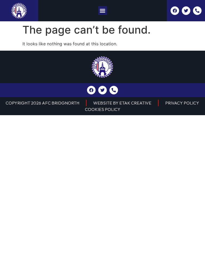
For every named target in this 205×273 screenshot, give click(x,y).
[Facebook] (175, 10)
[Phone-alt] (197, 10)
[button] (102, 10)
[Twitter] (186, 10)
